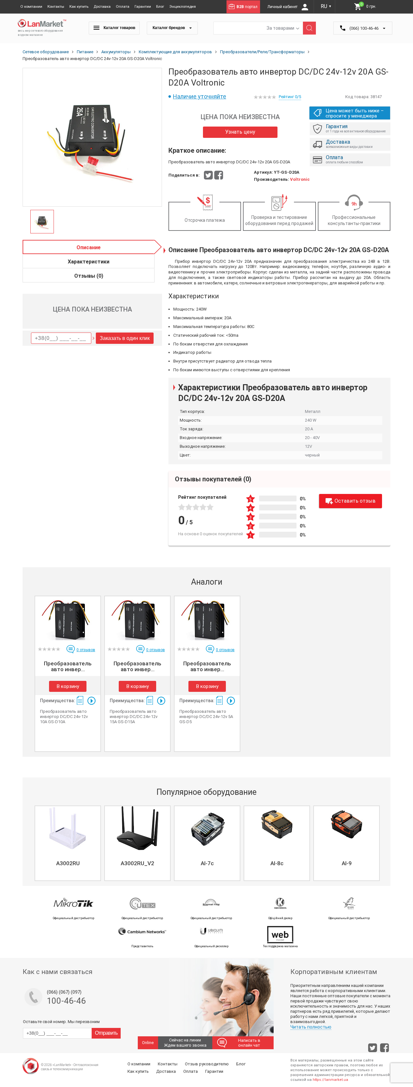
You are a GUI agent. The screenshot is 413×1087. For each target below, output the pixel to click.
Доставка (102, 6)
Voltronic (300, 179)
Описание (88, 247)
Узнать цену (240, 132)
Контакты (55, 6)
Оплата (122, 6)
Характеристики (88, 262)
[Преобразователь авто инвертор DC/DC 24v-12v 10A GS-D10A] (67, 618)
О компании (31, 6)
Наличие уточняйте (199, 96)
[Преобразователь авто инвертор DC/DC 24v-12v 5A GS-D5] (207, 618)
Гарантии (143, 6)
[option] (92, 137)
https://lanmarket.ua (330, 1080)
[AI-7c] (207, 828)
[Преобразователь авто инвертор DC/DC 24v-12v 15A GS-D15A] (137, 618)
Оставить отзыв (355, 501)
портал (247, 7)
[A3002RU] (67, 828)
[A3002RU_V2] (137, 828)
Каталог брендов (169, 28)
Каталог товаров (119, 28)
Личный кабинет (282, 7)
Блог (160, 6)
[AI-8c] (276, 828)
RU (326, 6)
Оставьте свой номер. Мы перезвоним (61, 1021)
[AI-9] (346, 828)
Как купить (78, 6)
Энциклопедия (182, 6)
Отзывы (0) (88, 276)
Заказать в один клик (125, 338)
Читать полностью (310, 1027)
